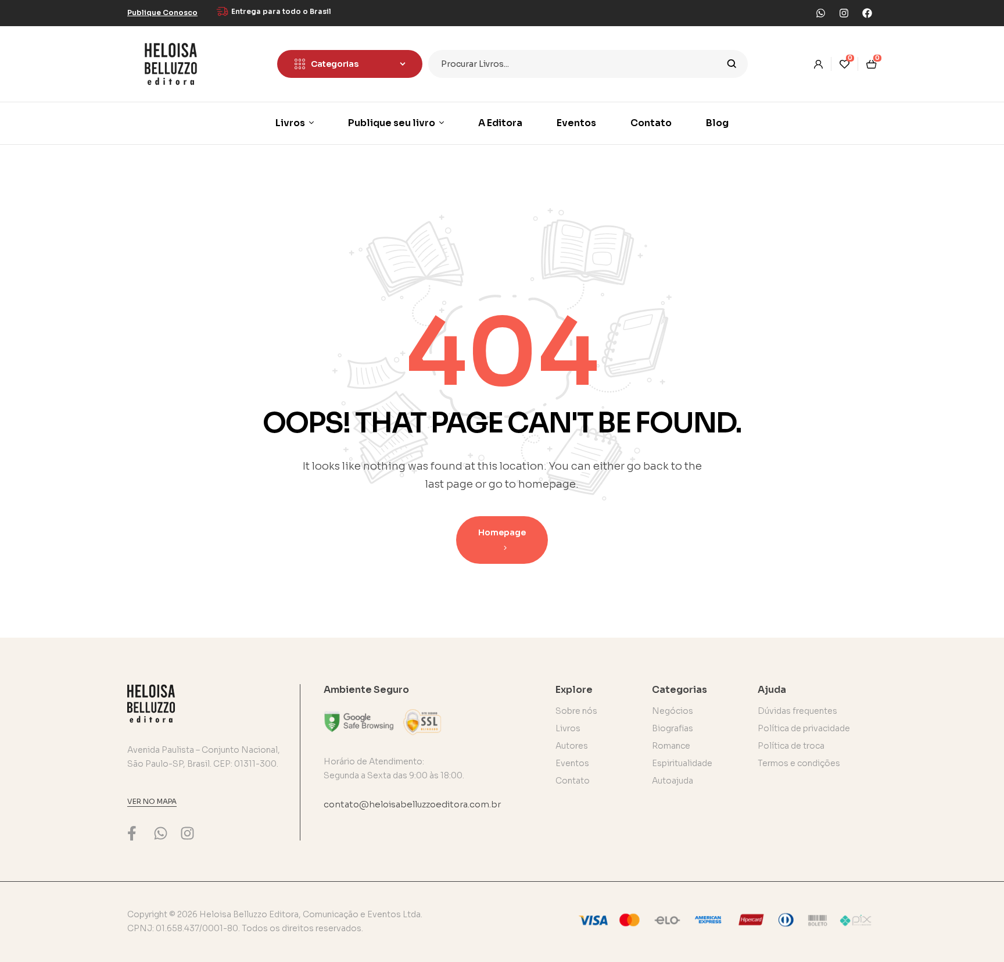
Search (732, 64)
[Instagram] (844, 13)
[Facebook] (867, 13)
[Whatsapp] (820, 13)
